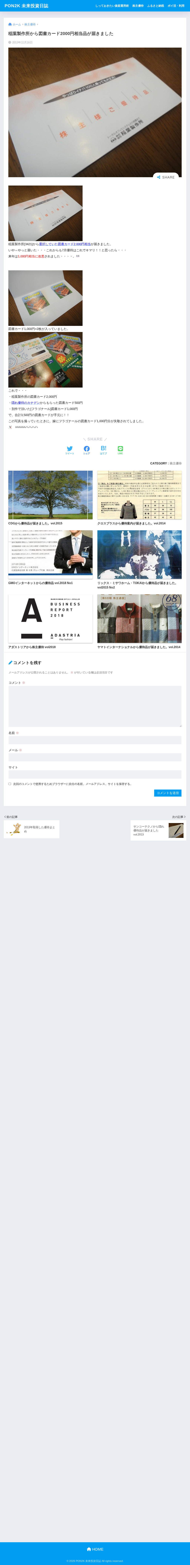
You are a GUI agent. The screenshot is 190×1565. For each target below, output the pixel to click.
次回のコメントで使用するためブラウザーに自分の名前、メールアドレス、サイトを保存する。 (73, 783)
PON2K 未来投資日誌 (26, 5)
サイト (13, 767)
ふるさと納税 (155, 5)
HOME (97, 1549)
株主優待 (138, 5)
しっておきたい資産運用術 (112, 5)
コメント (17, 683)
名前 (14, 733)
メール (15, 750)
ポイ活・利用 (176, 5)
